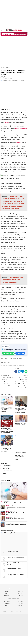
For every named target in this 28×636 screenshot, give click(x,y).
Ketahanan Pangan (21, 128)
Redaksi (7, 591)
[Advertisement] (14, 14)
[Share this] (15, 371)
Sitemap (20, 593)
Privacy (21, 595)
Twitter (21, 601)
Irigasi (7, 122)
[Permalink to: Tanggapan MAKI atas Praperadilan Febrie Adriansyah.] (21, 418)
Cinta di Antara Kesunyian (14, 568)
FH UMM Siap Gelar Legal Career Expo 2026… (16, 513)
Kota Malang (6, 468)
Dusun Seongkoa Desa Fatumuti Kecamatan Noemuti (11, 359)
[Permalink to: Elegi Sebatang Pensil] (14, 541)
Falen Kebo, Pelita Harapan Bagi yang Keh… (15, 575)
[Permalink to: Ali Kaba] (2, 77)
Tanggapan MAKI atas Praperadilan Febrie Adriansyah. (20, 425)
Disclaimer (7, 595)
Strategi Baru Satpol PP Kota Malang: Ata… (15, 507)
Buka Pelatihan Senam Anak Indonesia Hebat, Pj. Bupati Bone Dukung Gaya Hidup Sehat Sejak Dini (21, 382)
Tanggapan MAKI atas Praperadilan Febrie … (15, 519)
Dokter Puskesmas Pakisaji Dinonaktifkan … (12, 503)
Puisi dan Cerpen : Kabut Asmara (15, 557)
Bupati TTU (5, 476)
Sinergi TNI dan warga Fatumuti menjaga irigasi (12, 365)
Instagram (21, 603)
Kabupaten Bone (7, 471)
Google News (21, 353)
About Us (20, 591)
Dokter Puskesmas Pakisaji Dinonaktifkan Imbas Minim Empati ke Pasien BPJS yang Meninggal (6, 408)
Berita (2, 501)
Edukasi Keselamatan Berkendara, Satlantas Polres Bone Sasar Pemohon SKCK (7, 381)
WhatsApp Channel (9, 353)
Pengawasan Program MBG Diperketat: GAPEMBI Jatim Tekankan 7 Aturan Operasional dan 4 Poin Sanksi (21, 456)
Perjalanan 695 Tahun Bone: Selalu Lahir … (16, 563)
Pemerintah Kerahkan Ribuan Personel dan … (16, 525)
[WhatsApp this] (25, 371)
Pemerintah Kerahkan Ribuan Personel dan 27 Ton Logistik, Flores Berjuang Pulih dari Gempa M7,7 (7, 448)
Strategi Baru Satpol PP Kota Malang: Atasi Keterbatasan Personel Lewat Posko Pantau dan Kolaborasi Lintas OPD (21, 409)
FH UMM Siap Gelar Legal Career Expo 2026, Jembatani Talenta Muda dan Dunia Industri (7, 430)
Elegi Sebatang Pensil (12, 551)
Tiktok (21, 605)
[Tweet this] (19, 371)
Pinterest (8, 603)
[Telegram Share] (22, 371)
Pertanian (19, 142)
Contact (7, 593)
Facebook (8, 601)
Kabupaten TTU (7, 465)
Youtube (8, 605)
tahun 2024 (5, 473)
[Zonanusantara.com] (14, 30)
